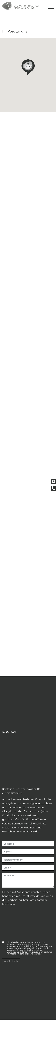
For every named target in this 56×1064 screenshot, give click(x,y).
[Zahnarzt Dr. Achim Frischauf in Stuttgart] (21, 6)
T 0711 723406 (53, 488)
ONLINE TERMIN (53, 481)
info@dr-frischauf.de (19, 954)
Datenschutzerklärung (30, 942)
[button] (28, 67)
